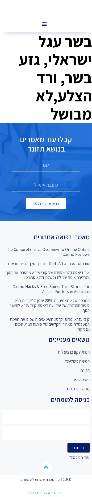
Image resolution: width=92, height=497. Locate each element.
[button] (44, 24)
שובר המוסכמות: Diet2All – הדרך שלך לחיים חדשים (49, 263)
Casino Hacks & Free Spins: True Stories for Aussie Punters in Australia (51, 289)
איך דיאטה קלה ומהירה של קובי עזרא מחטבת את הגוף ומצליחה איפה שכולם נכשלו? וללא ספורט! (48, 275)
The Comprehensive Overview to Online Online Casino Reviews (48, 252)
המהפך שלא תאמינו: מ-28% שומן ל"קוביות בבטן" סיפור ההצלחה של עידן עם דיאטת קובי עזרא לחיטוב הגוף (50, 305)
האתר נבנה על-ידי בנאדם (46, 492)
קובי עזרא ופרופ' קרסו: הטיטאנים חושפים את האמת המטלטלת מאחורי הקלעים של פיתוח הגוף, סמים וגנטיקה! (50, 324)
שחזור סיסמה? (79, 457)
